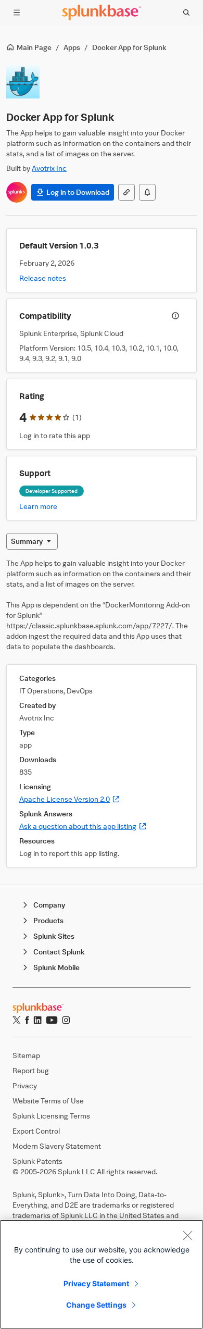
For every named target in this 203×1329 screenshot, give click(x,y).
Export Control (36, 1130)
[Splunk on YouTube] (52, 1020)
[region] (101, 1274)
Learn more (38, 506)
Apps (72, 47)
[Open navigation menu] (16, 12)
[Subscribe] (147, 192)
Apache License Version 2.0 (69, 798)
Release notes (42, 278)
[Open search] (186, 12)
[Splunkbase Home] (101, 12)
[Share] (126, 192)
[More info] (175, 315)
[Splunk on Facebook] (27, 1020)
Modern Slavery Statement (56, 1145)
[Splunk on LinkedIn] (37, 1020)
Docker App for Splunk (129, 47)
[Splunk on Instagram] (66, 1020)
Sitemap (26, 1055)
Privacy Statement (96, 1283)
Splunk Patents (37, 1161)
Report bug (30, 1070)
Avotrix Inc (49, 168)
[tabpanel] (101, 712)
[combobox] (32, 541)
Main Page (34, 47)
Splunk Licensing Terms (51, 1115)
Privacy (24, 1085)
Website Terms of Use (48, 1100)
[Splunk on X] (16, 1020)
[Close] (187, 1235)
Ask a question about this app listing (83, 826)
